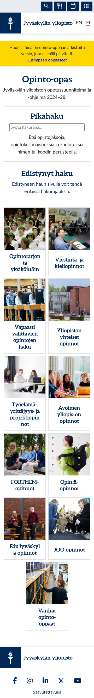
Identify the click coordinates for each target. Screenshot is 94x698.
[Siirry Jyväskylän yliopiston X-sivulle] (61, 681)
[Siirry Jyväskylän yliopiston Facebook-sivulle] (15, 680)
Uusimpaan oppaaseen (47, 60)
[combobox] (47, 127)
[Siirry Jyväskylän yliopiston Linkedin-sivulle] (45, 680)
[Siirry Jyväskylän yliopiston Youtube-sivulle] (77, 680)
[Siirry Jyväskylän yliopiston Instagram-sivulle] (30, 680)
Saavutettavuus (47, 692)
